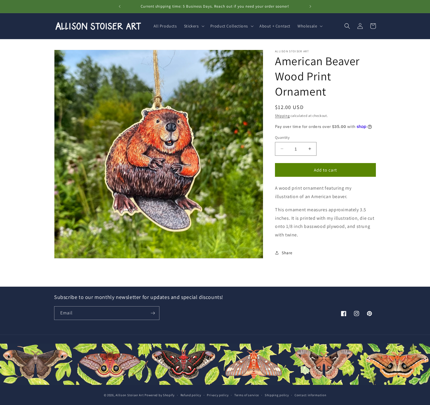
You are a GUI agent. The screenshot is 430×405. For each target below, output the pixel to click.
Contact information (310, 395)
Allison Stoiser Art (130, 395)
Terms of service (246, 395)
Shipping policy (277, 395)
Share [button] (287, 252)
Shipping (282, 115)
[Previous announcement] (119, 6)
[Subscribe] (152, 313)
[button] (193, 26)
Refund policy (190, 395)
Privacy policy (217, 395)
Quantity (282, 137)
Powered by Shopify (160, 395)
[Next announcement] (310, 6)
